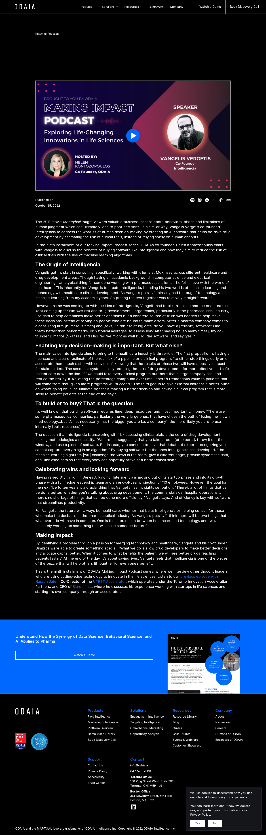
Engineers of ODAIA (229, 739)
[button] (87, 7)
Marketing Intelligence (103, 722)
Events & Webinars (186, 739)
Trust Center (96, 783)
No (215, 823)
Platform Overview (100, 728)
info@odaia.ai (139, 765)
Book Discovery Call (102, 739)
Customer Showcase (187, 745)
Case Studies (181, 734)
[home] (25, 7)
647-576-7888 (140, 771)
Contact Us (95, 765)
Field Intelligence (99, 716)
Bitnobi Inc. (82, 586)
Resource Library (185, 716)
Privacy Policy (97, 771)
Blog (176, 722)
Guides (177, 728)
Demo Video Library (101, 734)
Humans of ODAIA (228, 734)
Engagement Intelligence (147, 716)
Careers (220, 728)
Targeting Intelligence (145, 722)
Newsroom (223, 722)
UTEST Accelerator (109, 581)
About (219, 716)
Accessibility (96, 777)
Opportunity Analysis (144, 734)
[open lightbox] (133, 136)
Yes (197, 823)
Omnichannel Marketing (146, 728)
